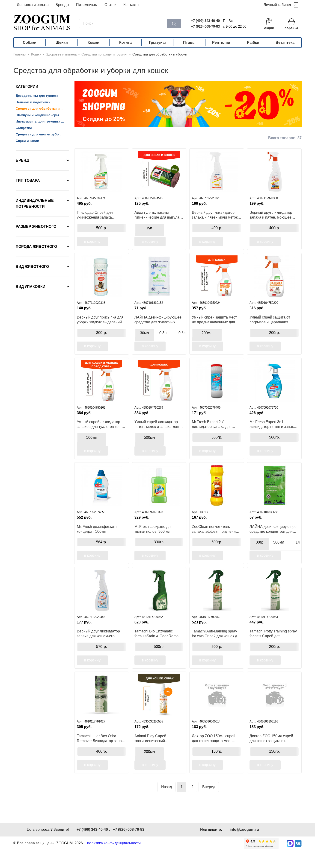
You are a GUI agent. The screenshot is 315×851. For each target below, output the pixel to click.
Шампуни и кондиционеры (37, 115)
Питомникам (87, 5)
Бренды (62, 5)
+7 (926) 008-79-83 (205, 26)
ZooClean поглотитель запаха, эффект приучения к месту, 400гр (216, 529)
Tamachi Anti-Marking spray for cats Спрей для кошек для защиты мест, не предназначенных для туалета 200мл (216, 633)
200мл (207, 333)
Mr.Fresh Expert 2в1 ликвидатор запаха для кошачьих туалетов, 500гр (214, 424)
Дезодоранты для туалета (37, 95)
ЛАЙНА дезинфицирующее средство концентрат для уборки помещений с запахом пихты (273, 529)
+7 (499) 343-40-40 (205, 21)
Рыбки (253, 42)
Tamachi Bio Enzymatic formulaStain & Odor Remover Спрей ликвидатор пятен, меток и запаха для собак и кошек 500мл (159, 633)
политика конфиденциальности (114, 843)
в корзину (92, 241)
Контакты (131, 5)
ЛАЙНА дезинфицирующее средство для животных (157, 319)
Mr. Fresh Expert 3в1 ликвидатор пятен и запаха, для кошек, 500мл (273, 424)
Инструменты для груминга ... (40, 121)
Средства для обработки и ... (39, 108)
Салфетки (24, 128)
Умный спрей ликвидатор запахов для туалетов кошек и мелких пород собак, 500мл (101, 424)
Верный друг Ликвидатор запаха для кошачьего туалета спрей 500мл (98, 633)
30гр (259, 542)
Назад (166, 787)
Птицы (189, 42)
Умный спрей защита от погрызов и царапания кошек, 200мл (270, 319)
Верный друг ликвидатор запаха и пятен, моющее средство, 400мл (271, 215)
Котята (125, 42)
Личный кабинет (277, 5)
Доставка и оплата (33, 5)
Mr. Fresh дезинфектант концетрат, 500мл (97, 529)
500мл (91, 437)
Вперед (208, 787)
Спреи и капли (27, 141)
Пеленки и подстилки (33, 102)
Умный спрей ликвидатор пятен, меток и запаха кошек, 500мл (159, 424)
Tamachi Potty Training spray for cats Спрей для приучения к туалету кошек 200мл (273, 633)
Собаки (29, 42)
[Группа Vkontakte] (298, 843)
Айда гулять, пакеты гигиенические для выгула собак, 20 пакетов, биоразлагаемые (156, 215)
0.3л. (163, 333)
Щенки (62, 42)
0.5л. (182, 333)
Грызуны (157, 42)
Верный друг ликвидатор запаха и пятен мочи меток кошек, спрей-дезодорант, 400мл (215, 215)
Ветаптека (285, 42)
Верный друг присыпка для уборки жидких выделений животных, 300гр (100, 319)
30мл (144, 333)
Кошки (93, 42)
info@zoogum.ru (244, 829)
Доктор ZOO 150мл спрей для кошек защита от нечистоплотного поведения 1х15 (274, 738)
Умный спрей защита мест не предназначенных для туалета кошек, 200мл (214, 319)
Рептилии (221, 42)
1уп (149, 228)
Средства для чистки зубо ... (39, 134)
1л (298, 542)
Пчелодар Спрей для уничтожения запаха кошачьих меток (95, 215)
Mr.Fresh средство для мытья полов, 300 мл (153, 529)
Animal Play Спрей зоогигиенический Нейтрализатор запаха (153, 738)
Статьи (110, 5)
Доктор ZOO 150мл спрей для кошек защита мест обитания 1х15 (213, 738)
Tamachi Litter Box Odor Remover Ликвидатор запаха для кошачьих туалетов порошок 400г (101, 738)
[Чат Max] (290, 843)
